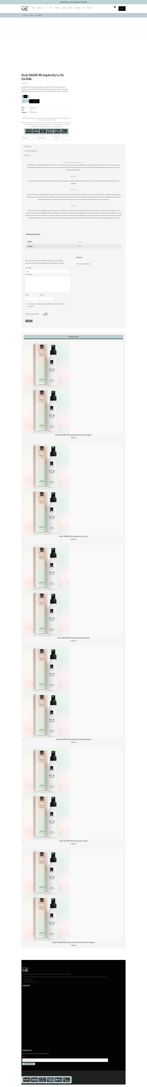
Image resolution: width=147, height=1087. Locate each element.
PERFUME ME (33, 107)
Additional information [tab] (30, 151)
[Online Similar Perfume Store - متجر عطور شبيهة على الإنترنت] (24, 8)
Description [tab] (27, 146)
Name (27, 295)
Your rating (28, 268)
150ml (79, 246)
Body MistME (33, 112)
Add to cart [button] (73, 949)
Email (42, 295)
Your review (29, 274)
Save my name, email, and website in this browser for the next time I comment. (46, 305)
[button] (122, 8)
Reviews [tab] (27, 155)
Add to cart (35, 101)
